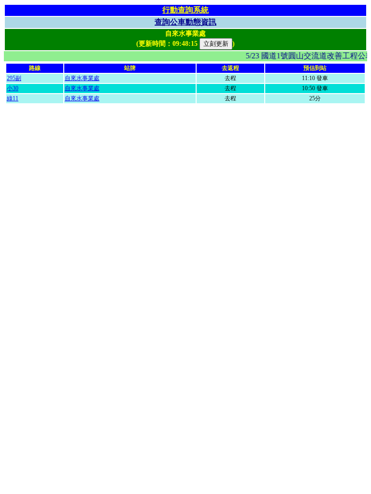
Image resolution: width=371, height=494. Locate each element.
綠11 (12, 98)
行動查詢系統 (185, 10)
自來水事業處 (82, 78)
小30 (12, 88)
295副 (14, 78)
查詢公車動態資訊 (185, 22)
